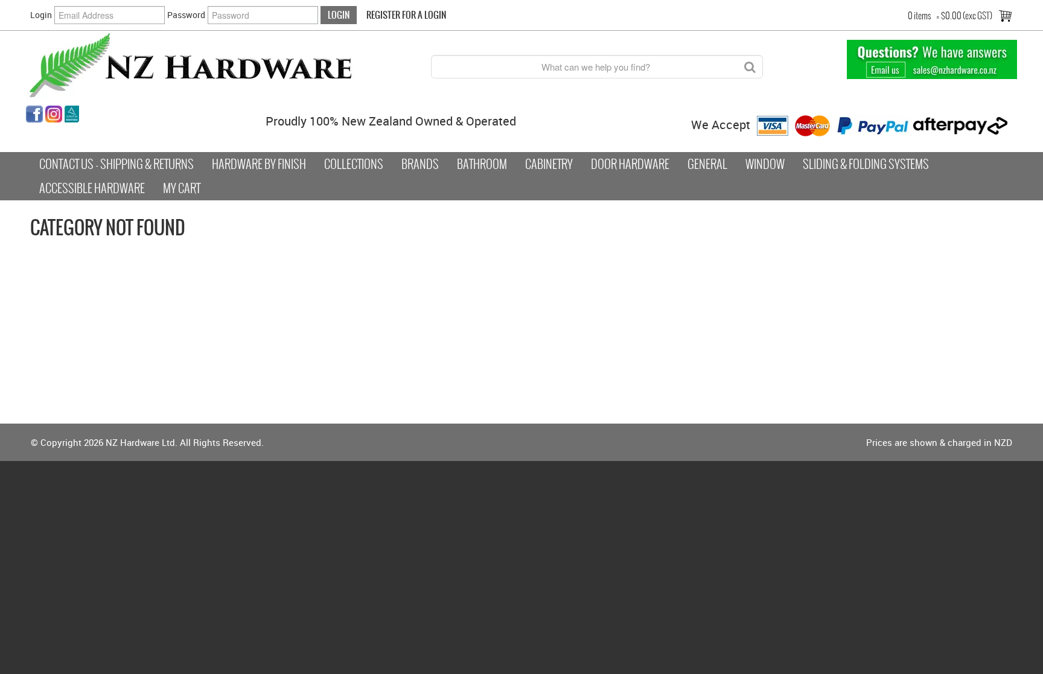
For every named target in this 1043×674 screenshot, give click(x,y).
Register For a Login (406, 15)
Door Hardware (630, 164)
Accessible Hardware (92, 188)
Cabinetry (549, 164)
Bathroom (482, 164)
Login (41, 15)
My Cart (181, 188)
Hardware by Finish (259, 164)
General (707, 164)
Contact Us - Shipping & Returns (116, 164)
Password (186, 15)
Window (765, 164)
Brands (420, 164)
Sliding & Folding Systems (866, 164)
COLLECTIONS (353, 164)
